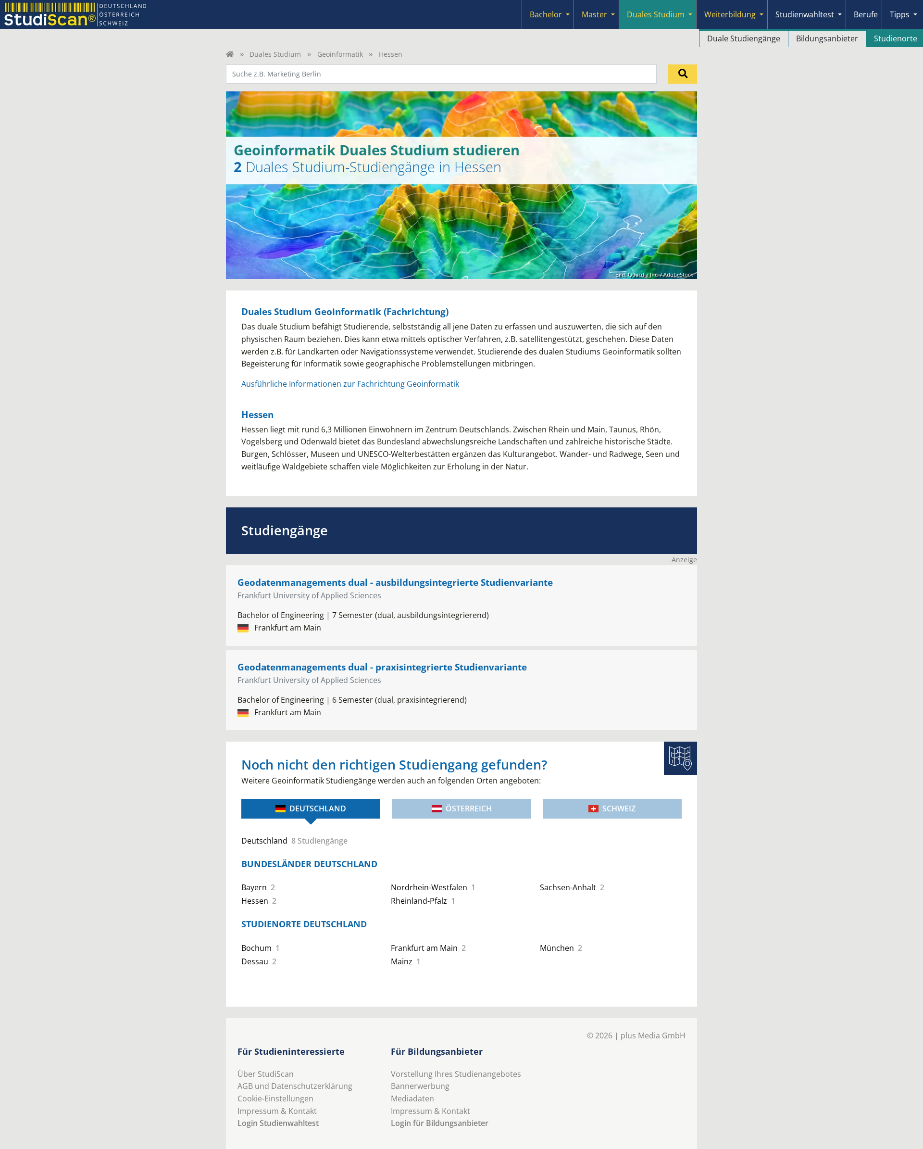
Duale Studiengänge (743, 38)
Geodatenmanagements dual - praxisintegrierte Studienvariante (382, 666)
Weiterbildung (730, 14)
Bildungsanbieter (827, 38)
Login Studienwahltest (278, 1123)
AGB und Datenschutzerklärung (294, 1086)
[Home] (230, 54)
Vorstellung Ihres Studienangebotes (456, 1074)
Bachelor (546, 14)
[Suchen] (682, 74)
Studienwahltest (804, 14)
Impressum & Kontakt (277, 1111)
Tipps (900, 14)
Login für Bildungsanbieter (439, 1123)
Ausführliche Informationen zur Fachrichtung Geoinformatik (350, 384)
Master (594, 14)
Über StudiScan (265, 1074)
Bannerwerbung (420, 1086)
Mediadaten (412, 1098)
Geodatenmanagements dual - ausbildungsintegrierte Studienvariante (395, 582)
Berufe (866, 14)
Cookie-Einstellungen (275, 1098)
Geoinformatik (340, 54)
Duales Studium (656, 14)
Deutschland (317, 808)
